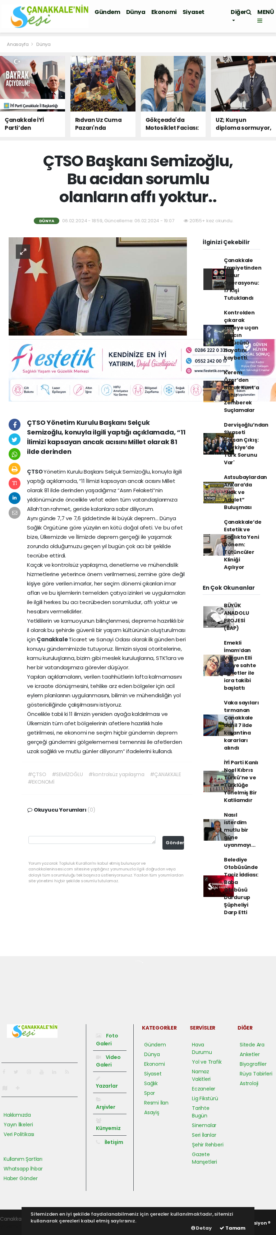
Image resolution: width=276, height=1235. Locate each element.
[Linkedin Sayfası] (57, 1071)
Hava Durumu (202, 1048)
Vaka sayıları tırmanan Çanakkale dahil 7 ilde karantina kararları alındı (241, 725)
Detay (203, 1228)
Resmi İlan (156, 1102)
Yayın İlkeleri (18, 1124)
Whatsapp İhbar (23, 1168)
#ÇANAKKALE (165, 774)
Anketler (249, 1054)
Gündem (107, 12)
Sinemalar (204, 1125)
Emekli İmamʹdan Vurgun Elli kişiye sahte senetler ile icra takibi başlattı (240, 665)
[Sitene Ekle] (21, 1088)
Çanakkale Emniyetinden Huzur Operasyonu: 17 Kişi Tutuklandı (243, 279)
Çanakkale (53, 639)
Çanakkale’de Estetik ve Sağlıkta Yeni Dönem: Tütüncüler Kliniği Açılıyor (243, 544)
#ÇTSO (37, 774)
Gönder (175, 843)
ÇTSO (35, 471)
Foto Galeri (107, 1039)
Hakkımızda (17, 1114)
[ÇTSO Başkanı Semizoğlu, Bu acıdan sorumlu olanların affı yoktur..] (98, 286)
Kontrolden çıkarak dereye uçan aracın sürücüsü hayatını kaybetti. (241, 335)
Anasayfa (18, 44)
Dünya (136, 12)
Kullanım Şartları (23, 1159)
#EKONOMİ (41, 781)
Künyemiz (108, 1128)
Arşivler (105, 1107)
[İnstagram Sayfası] (32, 1071)
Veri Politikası (19, 1134)
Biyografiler (253, 1064)
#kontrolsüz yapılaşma (116, 774)
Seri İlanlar (204, 1135)
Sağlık (151, 1083)
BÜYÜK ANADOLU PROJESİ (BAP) (236, 617)
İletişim (113, 1142)
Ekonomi (164, 12)
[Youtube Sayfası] (45, 1071)
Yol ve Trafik (207, 1061)
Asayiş (151, 1112)
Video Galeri (108, 1061)
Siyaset (193, 12)
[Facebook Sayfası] (7, 1071)
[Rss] (70, 1071)
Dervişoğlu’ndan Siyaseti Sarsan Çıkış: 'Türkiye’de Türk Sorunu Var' (246, 443)
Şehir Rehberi (208, 1144)
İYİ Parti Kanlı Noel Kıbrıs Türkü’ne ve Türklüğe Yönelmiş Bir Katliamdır (241, 781)
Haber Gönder (21, 1178)
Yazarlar (107, 1085)
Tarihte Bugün (201, 1112)
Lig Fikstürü (205, 1098)
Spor (149, 1093)
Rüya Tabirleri (256, 1073)
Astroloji (249, 1083)
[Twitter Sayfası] (19, 1071)
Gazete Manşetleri (204, 1158)
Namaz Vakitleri (201, 1075)
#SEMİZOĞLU (67, 774)
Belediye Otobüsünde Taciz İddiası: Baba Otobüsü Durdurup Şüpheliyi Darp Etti (241, 886)
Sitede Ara (252, 1044)
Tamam (234, 1228)
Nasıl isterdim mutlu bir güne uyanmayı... (240, 830)
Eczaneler (203, 1088)
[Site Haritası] (8, 1088)
